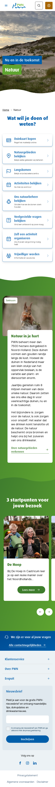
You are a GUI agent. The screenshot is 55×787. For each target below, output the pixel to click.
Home (5, 110)
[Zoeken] (39, 5)
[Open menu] (6, 5)
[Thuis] (19, 5)
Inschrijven (27, 739)
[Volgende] (49, 612)
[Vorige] (40, 612)
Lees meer (28, 589)
